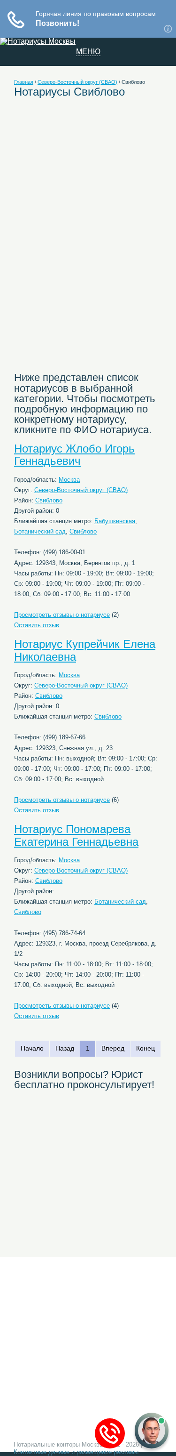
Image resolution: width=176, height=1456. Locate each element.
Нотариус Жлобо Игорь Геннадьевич (74, 454)
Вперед (112, 1048)
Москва (69, 479)
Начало (32, 1048)
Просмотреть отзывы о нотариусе (62, 614)
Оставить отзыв (36, 625)
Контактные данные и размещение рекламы (76, 1452)
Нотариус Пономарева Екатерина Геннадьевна (76, 835)
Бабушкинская (114, 521)
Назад (64, 1048)
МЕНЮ (88, 52)
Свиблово (48, 500)
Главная (23, 82)
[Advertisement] (93, 175)
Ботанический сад (40, 531)
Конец (145, 1048)
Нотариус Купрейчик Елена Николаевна (84, 650)
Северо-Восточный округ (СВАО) (77, 82)
